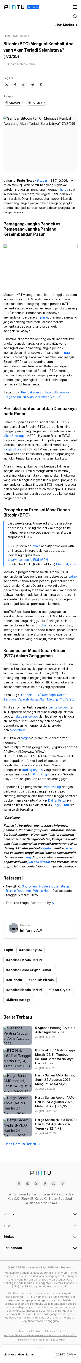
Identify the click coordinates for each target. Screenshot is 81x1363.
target (25, 738)
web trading (52, 787)
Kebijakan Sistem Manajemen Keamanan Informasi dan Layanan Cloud (40, 1335)
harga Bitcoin (12, 449)
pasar (44, 317)
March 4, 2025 (66, 564)
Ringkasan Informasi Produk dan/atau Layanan (40, 1339)
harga (64, 189)
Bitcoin (42, 180)
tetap (73, 576)
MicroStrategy (14, 435)
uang (27, 857)
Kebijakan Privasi (53, 1331)
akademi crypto (27, 716)
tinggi (66, 352)
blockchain (17, 730)
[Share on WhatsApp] (41, 85)
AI (53, 903)
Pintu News (10, 35)
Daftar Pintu (57, 800)
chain (36, 546)
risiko (69, 848)
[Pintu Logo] (21, 7)
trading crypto (32, 770)
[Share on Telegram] (32, 85)
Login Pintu (61, 805)
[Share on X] (6, 85)
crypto (46, 848)
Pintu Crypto (42, 774)
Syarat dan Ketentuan (29, 1331)
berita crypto (58, 707)
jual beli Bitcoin (38, 862)
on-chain (42, 625)
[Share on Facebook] (15, 85)
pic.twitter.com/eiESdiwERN (28, 559)
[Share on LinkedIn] (24, 85)
